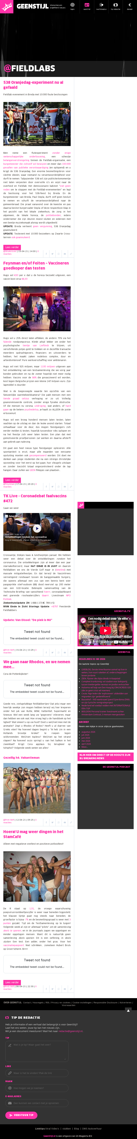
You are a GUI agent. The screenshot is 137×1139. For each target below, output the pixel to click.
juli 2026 (85, 734)
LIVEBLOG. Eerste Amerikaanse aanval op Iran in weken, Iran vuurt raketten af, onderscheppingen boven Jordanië (104, 672)
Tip (7, 1038)
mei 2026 (86, 740)
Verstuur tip (23, 1115)
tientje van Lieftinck (36, 346)
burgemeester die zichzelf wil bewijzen (25, 164)
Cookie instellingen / (83, 1003)
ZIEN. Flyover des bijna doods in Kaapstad (101, 678)
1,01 (31, 909)
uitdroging (40, 406)
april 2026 (86, 743)
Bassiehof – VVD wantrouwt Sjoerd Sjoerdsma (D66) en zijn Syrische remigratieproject (106, 701)
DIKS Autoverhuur (92, 1129)
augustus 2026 (88, 731)
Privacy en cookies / (62, 1003)
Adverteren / (127, 1003)
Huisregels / (39, 1003)
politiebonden (53, 215)
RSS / (48, 1003)
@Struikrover (9, 251)
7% (26, 920)
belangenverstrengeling (16, 160)
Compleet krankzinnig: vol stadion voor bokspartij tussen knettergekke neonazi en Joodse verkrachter (105, 683)
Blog (76, 1129)
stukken (66, 1129)
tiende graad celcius (16, 399)
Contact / (28, 1003)
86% (34, 378)
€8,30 (24, 279)
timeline (60, 570)
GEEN (32, 470)
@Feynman (8, 484)
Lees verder (12, 247)
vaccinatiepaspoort (13, 945)
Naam (8, 1082)
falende (7, 342)
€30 (16, 275)
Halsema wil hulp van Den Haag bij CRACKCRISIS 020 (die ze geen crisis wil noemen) (106, 689)
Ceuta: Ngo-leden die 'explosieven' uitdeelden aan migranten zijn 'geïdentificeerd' (105, 695)
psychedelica (31, 410)
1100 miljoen (48, 367)
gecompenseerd (37, 456)
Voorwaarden (68, 1005)
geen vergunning (42, 226)
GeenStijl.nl (49, 1136)
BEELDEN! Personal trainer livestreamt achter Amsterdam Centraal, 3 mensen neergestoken (103, 713)
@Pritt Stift (8, 650)
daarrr (45, 596)
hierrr (47, 592)
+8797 (54, 607)
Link (8, 1067)
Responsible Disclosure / (107, 1003)
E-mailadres (13, 1097)
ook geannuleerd (21, 237)
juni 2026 (86, 737)
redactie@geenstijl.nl (71, 1031)
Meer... (85, 746)
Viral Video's (52, 1129)
